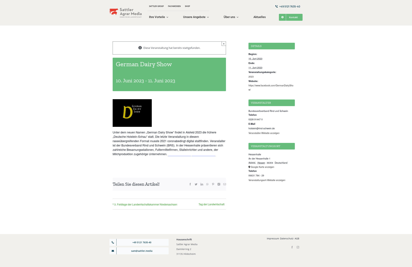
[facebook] (292, 247)
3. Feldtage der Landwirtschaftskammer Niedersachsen (145, 204)
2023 (251, 76)
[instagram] (298, 247)
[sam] (125, 9)
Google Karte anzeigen (262, 166)
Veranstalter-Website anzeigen (264, 133)
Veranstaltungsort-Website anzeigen (266, 180)
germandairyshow (179, 154)
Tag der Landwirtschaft (211, 204)
